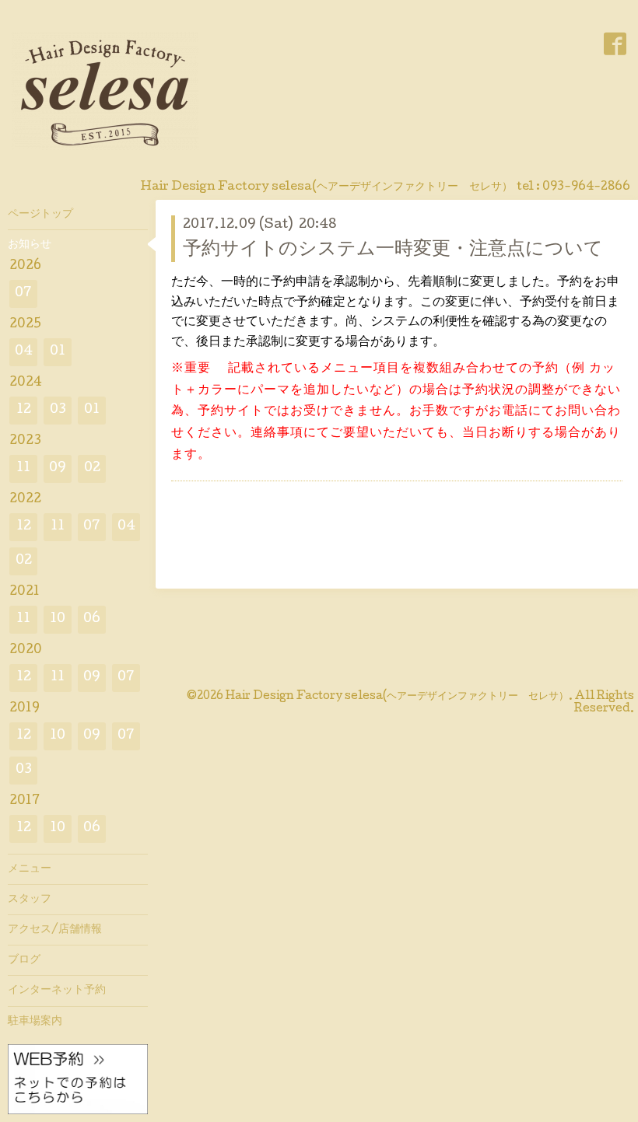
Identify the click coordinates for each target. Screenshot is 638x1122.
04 (24, 351)
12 (23, 410)
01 (57, 351)
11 (23, 468)
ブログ (24, 960)
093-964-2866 (586, 187)
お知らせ (29, 245)
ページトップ (40, 214)
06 (91, 619)
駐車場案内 (35, 1021)
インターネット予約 (57, 990)
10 (57, 619)
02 (92, 468)
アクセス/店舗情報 (55, 930)
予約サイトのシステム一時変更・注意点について (393, 249)
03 (58, 410)
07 (23, 293)
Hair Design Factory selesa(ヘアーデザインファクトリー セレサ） (397, 696)
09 (57, 468)
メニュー (29, 869)
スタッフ (29, 899)
